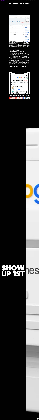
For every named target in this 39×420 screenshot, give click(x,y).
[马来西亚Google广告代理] (19, 85)
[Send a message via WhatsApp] (38, 419)
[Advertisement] (19, 9)
